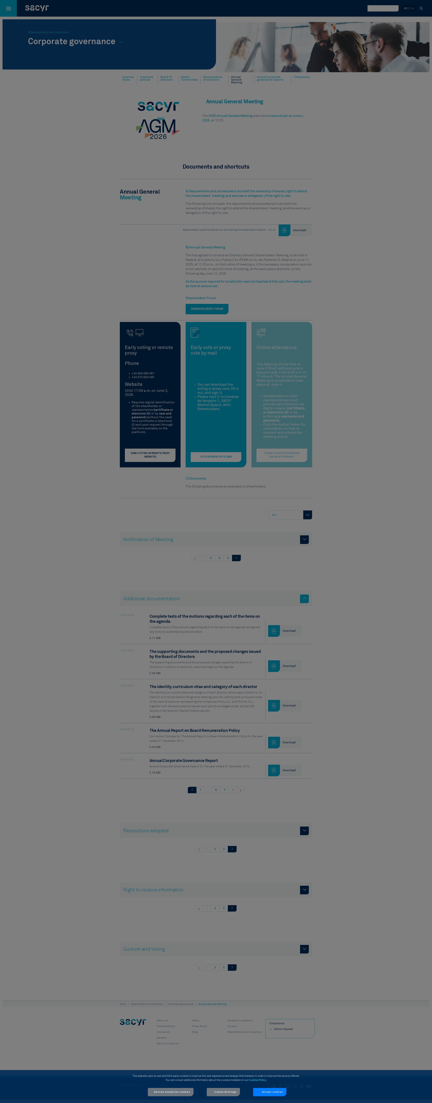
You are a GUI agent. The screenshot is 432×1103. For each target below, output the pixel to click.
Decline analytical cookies (172, 1092)
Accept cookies (272, 1092)
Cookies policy (257, 1080)
